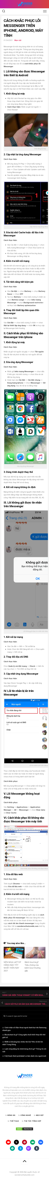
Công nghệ (25, 1115)
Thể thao (14, 1121)
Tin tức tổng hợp (32, 1121)
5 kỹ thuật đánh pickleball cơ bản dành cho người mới (25, 1056)
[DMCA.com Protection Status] (24, 1130)
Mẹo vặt (17, 40)
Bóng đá (11, 1115)
